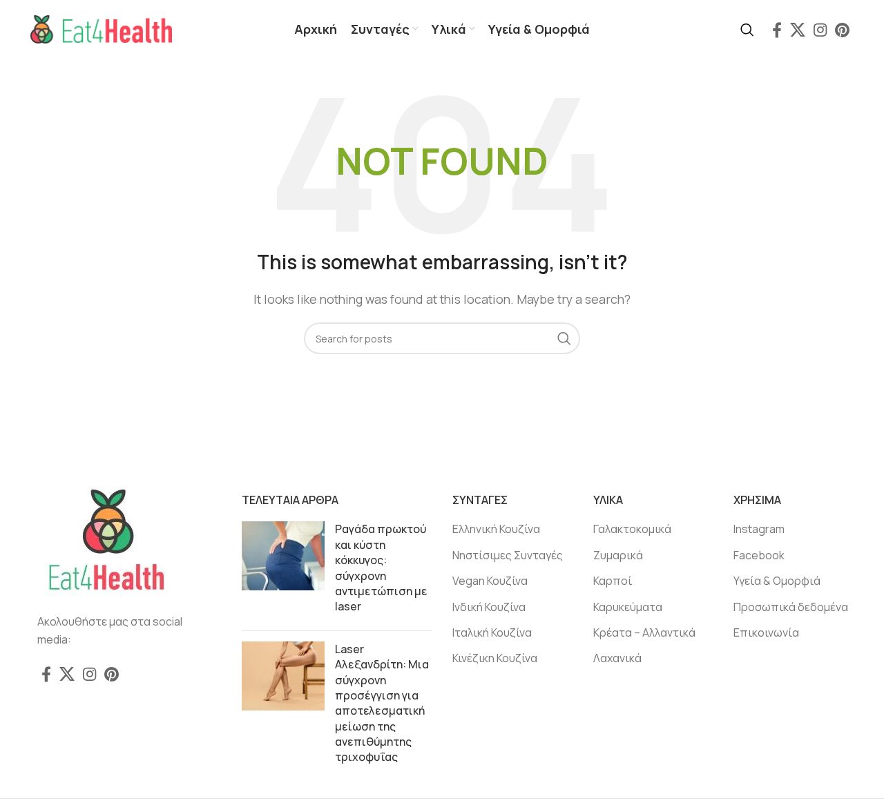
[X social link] (797, 29)
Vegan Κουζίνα (490, 580)
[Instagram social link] (820, 29)
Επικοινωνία (766, 632)
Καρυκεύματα (627, 607)
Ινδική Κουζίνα (489, 607)
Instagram (759, 528)
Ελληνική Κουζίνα (496, 528)
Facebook (759, 555)
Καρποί (612, 580)
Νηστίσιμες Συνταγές (507, 555)
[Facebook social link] (777, 29)
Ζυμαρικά (618, 555)
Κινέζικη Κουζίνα (494, 658)
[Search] (747, 30)
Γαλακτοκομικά (632, 528)
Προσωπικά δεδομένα (790, 607)
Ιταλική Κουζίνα (492, 632)
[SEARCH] (564, 338)
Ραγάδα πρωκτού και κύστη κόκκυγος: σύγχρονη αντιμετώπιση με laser (381, 567)
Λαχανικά (617, 658)
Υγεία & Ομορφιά (776, 580)
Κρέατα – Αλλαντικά (644, 632)
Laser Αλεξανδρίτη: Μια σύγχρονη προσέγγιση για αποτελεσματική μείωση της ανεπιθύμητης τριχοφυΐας (382, 703)
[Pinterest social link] (842, 29)
